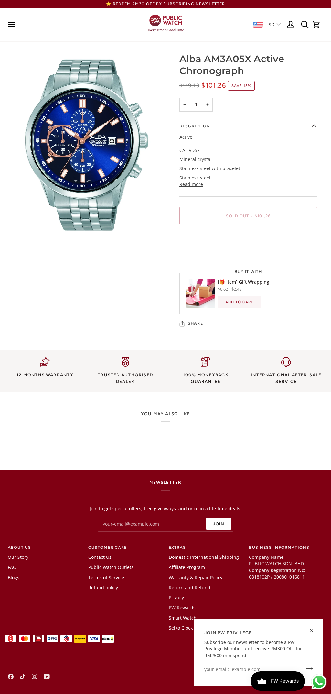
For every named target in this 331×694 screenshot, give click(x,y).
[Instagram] (34, 676)
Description (194, 126)
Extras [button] (177, 547)
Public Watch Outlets (110, 567)
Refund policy (103, 588)
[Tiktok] (22, 676)
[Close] (314, 630)
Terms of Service (106, 577)
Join (219, 523)
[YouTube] (47, 676)
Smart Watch (183, 618)
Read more (191, 184)
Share (195, 323)
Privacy (176, 598)
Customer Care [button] (107, 547)
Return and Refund (189, 588)
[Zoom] (20, 225)
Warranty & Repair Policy (195, 577)
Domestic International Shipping (204, 557)
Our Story (18, 557)
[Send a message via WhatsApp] (319, 682)
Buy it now (248, 237)
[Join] (307, 669)
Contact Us (100, 557)
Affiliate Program (187, 567)
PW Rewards (182, 608)
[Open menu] (13, 24)
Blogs (13, 577)
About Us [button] (19, 547)
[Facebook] (11, 676)
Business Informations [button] (279, 547)
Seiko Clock (181, 628)
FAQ (12, 567)
